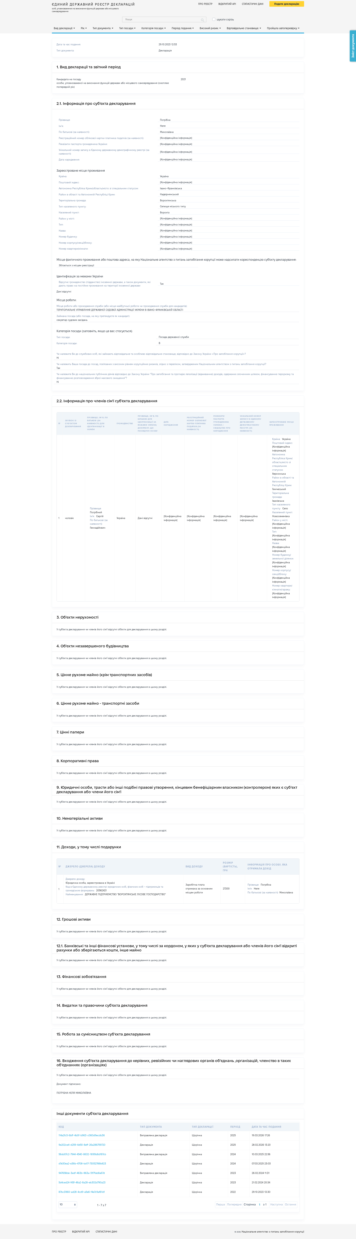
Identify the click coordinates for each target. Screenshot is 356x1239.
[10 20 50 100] (68, 1204)
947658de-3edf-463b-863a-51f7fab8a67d (82, 1173)
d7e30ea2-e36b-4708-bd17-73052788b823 (82, 1163)
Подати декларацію (286, 3)
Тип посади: (126, 28)
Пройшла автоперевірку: (282, 28)
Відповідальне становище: (243, 28)
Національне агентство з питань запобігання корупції (273, 1231)
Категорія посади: (152, 28)
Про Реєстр (205, 4)
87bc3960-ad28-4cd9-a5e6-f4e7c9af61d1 (82, 1192)
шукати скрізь (225, 19)
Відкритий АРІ (227, 4)
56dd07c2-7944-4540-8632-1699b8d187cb (82, 1154)
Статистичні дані (252, 4)
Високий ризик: (209, 28)
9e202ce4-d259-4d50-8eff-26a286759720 (82, 1144)
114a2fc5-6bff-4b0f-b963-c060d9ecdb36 (82, 1135)
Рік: (83, 28)
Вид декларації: (63, 28)
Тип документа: (102, 28)
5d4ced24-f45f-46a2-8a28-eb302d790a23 (82, 1182)
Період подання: (182, 28)
